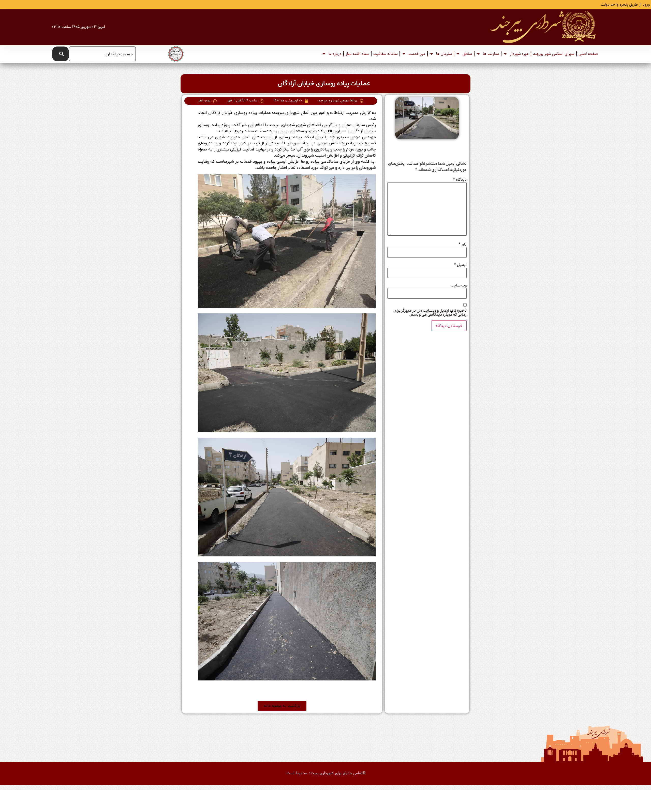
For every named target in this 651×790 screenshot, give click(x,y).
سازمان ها (444, 54)
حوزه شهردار (519, 54)
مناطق (467, 54)
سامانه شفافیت (385, 54)
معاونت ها (491, 54)
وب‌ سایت (459, 285)
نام (462, 244)
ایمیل (460, 265)
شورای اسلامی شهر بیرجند (553, 54)
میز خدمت (416, 54)
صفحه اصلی (588, 54)
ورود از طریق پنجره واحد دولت (625, 4)
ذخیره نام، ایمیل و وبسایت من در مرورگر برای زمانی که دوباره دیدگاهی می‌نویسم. (430, 312)
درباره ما (335, 54)
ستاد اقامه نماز (357, 54)
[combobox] (102, 54)
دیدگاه (460, 179)
